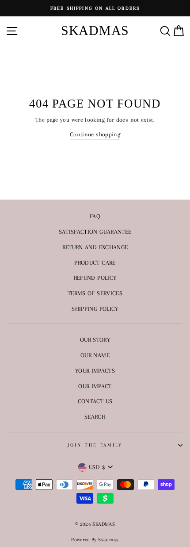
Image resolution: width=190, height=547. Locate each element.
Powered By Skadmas (95, 540)
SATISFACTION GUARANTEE (95, 231)
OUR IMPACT (95, 385)
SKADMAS (95, 30)
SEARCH (95, 416)
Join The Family (95, 445)
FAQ (95, 216)
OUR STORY (95, 339)
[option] (95, 8)
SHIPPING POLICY (95, 308)
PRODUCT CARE (94, 262)
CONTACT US (95, 400)
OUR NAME (95, 354)
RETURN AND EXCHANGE (95, 246)
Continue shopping (95, 134)
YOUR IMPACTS (95, 370)
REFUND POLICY (95, 277)
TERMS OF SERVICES (95, 293)
